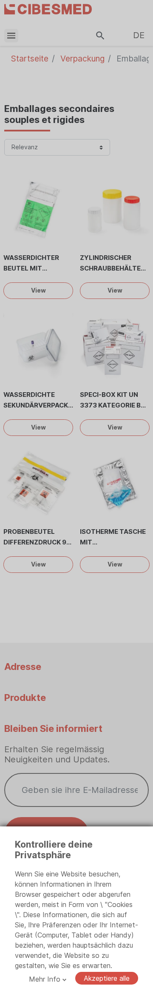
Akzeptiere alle (107, 978)
